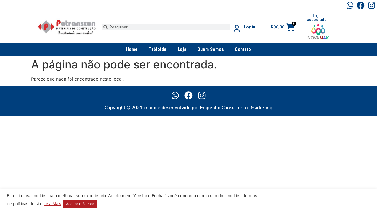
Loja (182, 49)
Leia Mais (52, 203)
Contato (243, 49)
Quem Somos (210, 49)
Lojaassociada (317, 18)
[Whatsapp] (349, 5)
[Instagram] (371, 5)
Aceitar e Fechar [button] (80, 204)
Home (132, 49)
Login (249, 27)
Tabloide (158, 49)
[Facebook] (360, 5)
